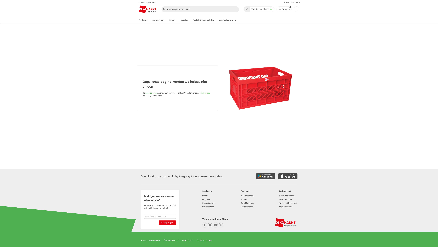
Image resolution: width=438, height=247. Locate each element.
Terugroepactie (247, 206)
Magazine (206, 199)
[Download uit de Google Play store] (265, 176)
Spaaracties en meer (227, 20)
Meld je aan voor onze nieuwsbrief (159, 198)
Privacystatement (171, 240)
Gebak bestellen (208, 203)
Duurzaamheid (208, 206)
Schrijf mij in (167, 223)
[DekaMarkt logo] (148, 9)
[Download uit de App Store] (287, 176)
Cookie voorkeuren (204, 240)
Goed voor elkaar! (286, 196)
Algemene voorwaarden (150, 240)
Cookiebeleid (187, 240)
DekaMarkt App (247, 203)
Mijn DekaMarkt (285, 206)
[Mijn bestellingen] (296, 9)
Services (286, 2)
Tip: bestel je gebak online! (147, 2)
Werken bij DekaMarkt (288, 203)
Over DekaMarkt (286, 199)
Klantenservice (295, 2)
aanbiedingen (150, 93)
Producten (143, 20)
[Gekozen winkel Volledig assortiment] (246, 9)
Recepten (184, 20)
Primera (244, 199)
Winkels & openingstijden (203, 20)
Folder (172, 20)
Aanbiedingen (158, 20)
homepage (205, 93)
